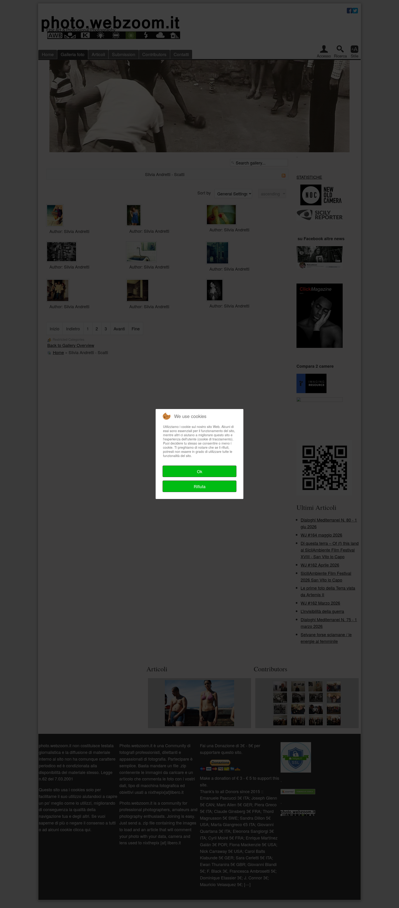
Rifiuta (200, 486)
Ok (199, 471)
